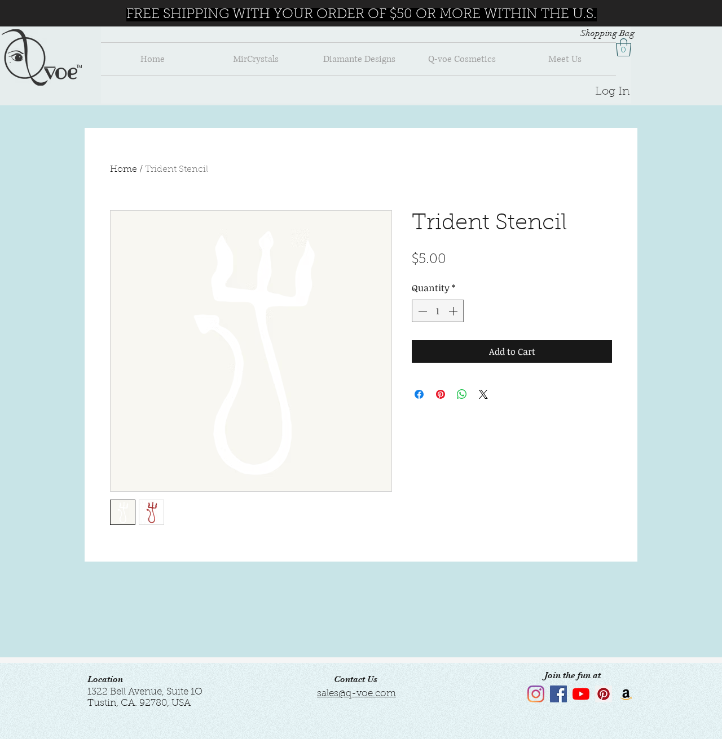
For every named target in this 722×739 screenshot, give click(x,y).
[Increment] (454, 311)
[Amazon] (626, 693)
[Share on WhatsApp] (462, 394)
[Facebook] (558, 693)
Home (123, 169)
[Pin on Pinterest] (440, 394)
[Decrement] (421, 311)
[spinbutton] (437, 311)
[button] (623, 47)
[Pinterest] (603, 693)
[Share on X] (483, 394)
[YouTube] (581, 693)
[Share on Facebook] (419, 394)
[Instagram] (535, 693)
